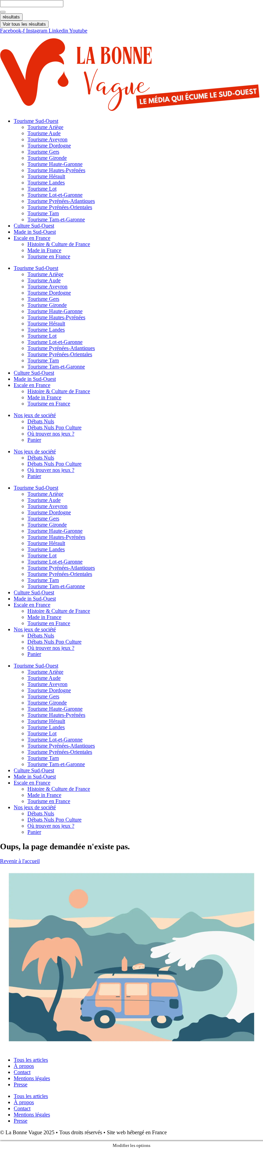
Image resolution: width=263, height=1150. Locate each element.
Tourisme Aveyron (47, 139)
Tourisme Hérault (46, 176)
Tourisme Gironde (47, 158)
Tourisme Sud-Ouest (36, 121)
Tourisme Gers (43, 152)
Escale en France (32, 238)
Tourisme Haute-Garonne (55, 164)
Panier (34, 440)
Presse (20, 1084)
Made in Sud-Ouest (35, 232)
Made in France (44, 250)
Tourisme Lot (42, 189)
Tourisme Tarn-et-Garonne (56, 219)
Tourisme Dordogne (49, 145)
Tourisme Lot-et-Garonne (55, 195)
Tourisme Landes (46, 182)
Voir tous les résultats (24, 24)
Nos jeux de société (35, 415)
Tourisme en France (48, 256)
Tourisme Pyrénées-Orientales (59, 207)
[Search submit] (2, 12)
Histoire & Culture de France (58, 244)
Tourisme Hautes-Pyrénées (56, 170)
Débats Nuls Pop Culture (54, 427)
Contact (22, 1072)
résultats (11, 17)
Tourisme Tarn (43, 213)
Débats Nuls (40, 421)
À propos (24, 1066)
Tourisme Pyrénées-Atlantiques (61, 201)
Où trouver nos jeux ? (50, 434)
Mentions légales (32, 1078)
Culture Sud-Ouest (34, 226)
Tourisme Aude (44, 133)
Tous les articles (31, 1060)
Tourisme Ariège (45, 127)
